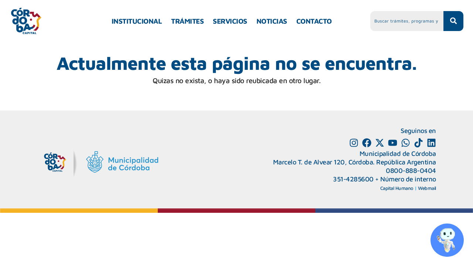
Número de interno (408, 179)
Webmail (427, 188)
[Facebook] (366, 142)
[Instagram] (353, 142)
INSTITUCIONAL (137, 21)
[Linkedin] (431, 142)
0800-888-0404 (411, 170)
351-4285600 (353, 179)
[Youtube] (392, 142)
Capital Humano (397, 188)
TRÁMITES (187, 21)
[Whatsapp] (405, 142)
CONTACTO (314, 21)
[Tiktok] (418, 142)
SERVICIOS (230, 21)
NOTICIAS (271, 21)
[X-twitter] (379, 142)
